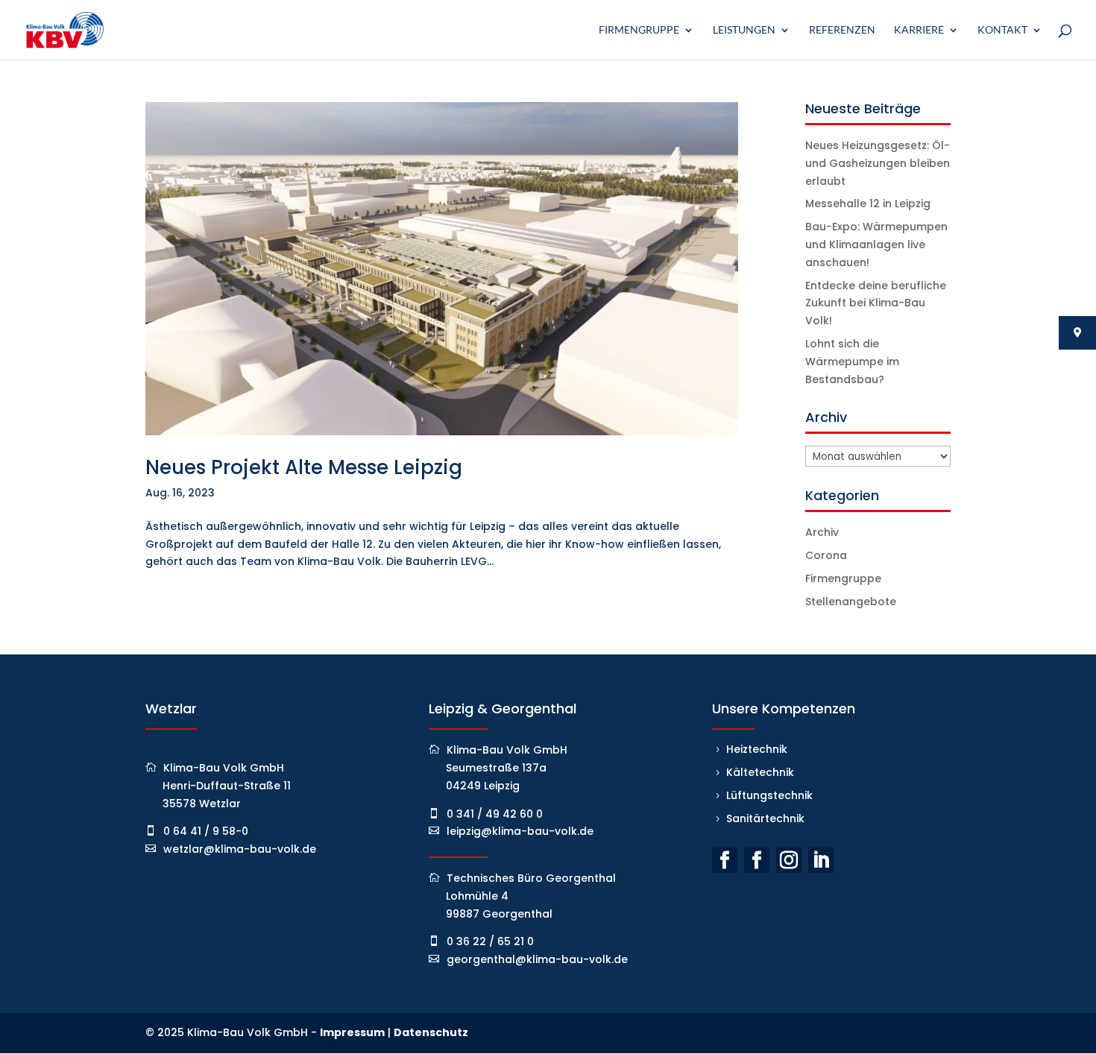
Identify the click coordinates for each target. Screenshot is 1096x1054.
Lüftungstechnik (769, 795)
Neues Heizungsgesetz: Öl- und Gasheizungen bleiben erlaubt (877, 163)
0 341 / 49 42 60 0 (495, 814)
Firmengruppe (639, 30)
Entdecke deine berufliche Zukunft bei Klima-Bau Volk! (875, 303)
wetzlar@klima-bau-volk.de (239, 849)
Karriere (919, 30)
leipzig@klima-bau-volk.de (520, 831)
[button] (33, 1021)
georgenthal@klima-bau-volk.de (537, 959)
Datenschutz (431, 1032)
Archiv (822, 532)
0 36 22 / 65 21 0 (490, 941)
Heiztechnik (756, 749)
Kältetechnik (760, 772)
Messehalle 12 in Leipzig (867, 203)
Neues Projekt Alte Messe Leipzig (303, 467)
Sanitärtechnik (765, 818)
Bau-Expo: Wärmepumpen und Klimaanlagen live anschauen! (876, 244)
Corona (826, 555)
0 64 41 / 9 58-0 (205, 831)
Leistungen (744, 30)
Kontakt (1002, 30)
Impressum (352, 1032)
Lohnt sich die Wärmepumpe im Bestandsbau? (852, 361)
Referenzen (842, 30)
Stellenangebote (850, 601)
